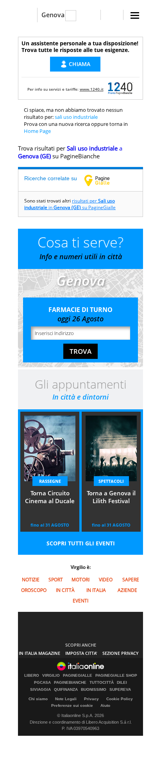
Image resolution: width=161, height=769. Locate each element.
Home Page (37, 130)
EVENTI (80, 600)
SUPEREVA (120, 690)
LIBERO (31, 676)
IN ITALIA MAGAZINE (39, 653)
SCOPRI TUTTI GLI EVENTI (81, 543)
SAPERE (130, 579)
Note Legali (66, 699)
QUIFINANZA (66, 690)
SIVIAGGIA (40, 690)
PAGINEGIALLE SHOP (116, 676)
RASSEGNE (50, 481)
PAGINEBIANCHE (70, 683)
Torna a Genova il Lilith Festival (111, 497)
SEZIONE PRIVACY (120, 653)
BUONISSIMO (93, 690)
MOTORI (80, 579)
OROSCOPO (34, 590)
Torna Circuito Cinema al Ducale (50, 497)
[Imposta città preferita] (27, 15)
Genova (52, 15)
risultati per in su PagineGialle (70, 204)
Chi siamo (38, 699)
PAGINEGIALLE (77, 676)
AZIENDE (127, 590)
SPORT (55, 579)
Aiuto (105, 705)
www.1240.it (92, 89)
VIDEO (106, 579)
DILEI (122, 683)
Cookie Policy (119, 699)
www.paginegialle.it (102, 180)
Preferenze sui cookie (72, 705)
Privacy (91, 699)
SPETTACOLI (111, 481)
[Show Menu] (135, 15)
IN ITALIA (96, 590)
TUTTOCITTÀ (101, 683)
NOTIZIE (30, 579)
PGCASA (42, 683)
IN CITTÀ (65, 590)
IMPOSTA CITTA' (81, 653)
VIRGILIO (51, 676)
